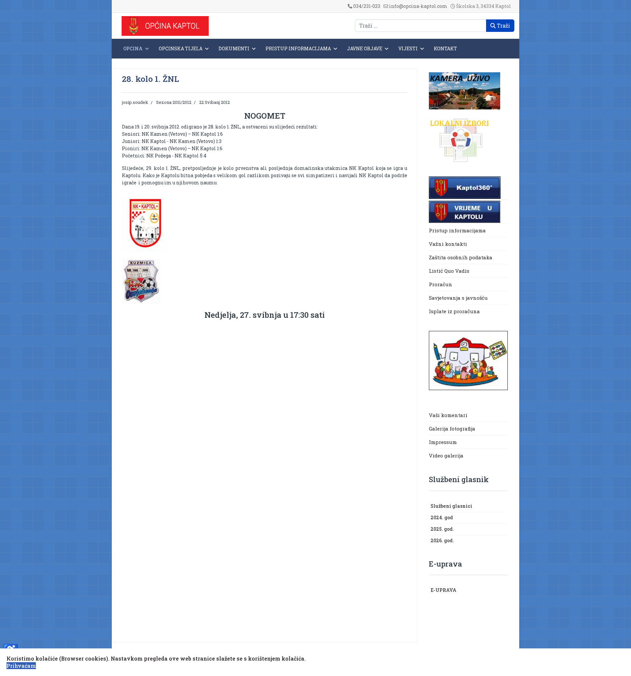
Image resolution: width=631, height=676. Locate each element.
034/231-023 (366, 6)
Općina (133, 48)
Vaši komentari (448, 415)
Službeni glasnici (451, 506)
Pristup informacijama (298, 48)
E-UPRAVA (443, 590)
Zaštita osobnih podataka (460, 257)
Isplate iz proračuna (455, 311)
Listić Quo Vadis (449, 271)
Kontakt (445, 48)
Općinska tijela (180, 48)
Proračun (440, 284)
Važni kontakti (448, 244)
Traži (503, 25)
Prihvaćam (21, 665)
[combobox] (420, 25)
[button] (504, 506)
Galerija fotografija (452, 428)
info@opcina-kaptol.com (418, 6)
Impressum (443, 442)
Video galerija (446, 455)
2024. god (442, 517)
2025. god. (442, 529)
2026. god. (442, 540)
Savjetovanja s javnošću (458, 297)
